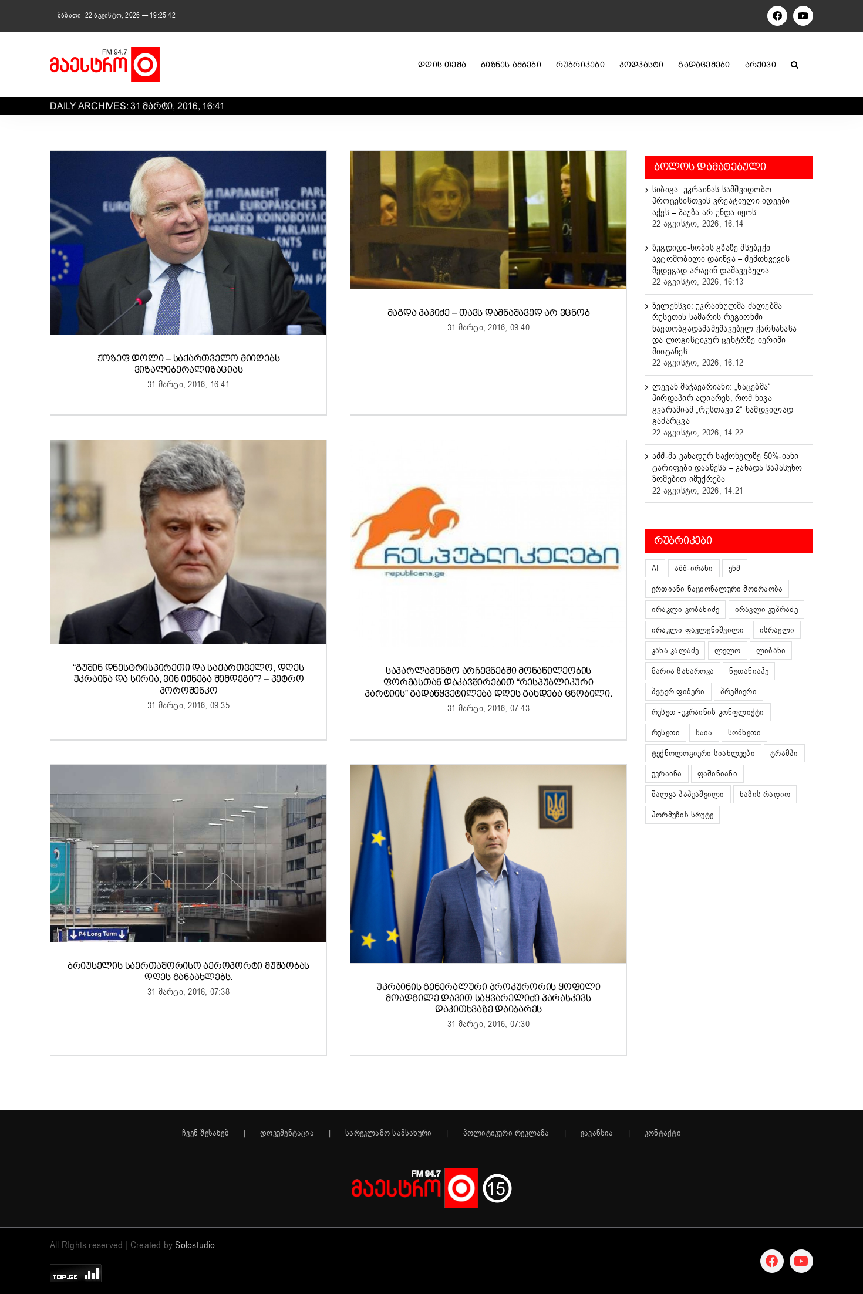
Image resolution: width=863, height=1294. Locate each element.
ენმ (735, 568)
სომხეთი (744, 732)
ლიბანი (771, 650)
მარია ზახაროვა (683, 671)
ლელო (727, 650)
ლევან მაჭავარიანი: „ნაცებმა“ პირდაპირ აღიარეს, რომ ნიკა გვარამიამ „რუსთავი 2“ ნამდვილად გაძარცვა (722, 404)
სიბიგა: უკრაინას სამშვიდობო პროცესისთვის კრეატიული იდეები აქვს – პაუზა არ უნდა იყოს (721, 201)
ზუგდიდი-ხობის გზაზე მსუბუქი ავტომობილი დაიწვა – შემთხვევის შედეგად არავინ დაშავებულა (721, 259)
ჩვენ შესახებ (205, 1133)
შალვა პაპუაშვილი (688, 794)
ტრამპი (784, 753)
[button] (794, 64)
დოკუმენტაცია (287, 1133)
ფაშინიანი (717, 773)
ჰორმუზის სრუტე (682, 814)
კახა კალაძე (675, 650)
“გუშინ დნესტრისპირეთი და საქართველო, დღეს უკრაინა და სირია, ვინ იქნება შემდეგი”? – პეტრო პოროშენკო (188, 679)
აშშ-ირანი (694, 568)
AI (655, 568)
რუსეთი (666, 732)
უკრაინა (667, 773)
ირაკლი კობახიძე (685, 609)
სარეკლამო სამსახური (388, 1133)
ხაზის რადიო (765, 794)
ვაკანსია (597, 1133)
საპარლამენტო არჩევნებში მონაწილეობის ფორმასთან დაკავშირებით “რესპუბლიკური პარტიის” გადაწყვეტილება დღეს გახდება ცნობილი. (488, 681)
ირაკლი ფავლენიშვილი (698, 630)
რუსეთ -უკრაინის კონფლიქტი (708, 712)
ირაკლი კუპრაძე (766, 609)
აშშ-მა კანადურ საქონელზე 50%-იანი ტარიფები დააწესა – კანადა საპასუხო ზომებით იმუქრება (727, 467)
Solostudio (195, 1245)
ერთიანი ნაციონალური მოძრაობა (717, 588)
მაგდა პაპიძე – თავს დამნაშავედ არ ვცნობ (488, 312)
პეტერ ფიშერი (678, 691)
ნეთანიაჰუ (748, 671)
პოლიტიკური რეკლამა (506, 1133)
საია (704, 732)
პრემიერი (738, 691)
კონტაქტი (663, 1133)
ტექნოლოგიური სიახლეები (703, 753)
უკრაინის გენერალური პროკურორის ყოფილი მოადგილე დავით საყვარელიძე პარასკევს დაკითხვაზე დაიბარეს (488, 998)
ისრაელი (777, 630)
